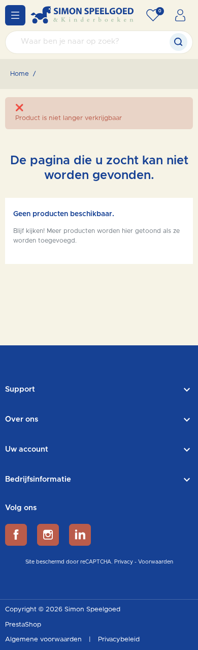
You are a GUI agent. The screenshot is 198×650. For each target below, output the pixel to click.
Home (19, 74)
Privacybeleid (119, 639)
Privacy (123, 562)
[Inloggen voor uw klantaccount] (180, 15)
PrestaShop (23, 625)
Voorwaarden (155, 562)
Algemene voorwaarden (44, 639)
